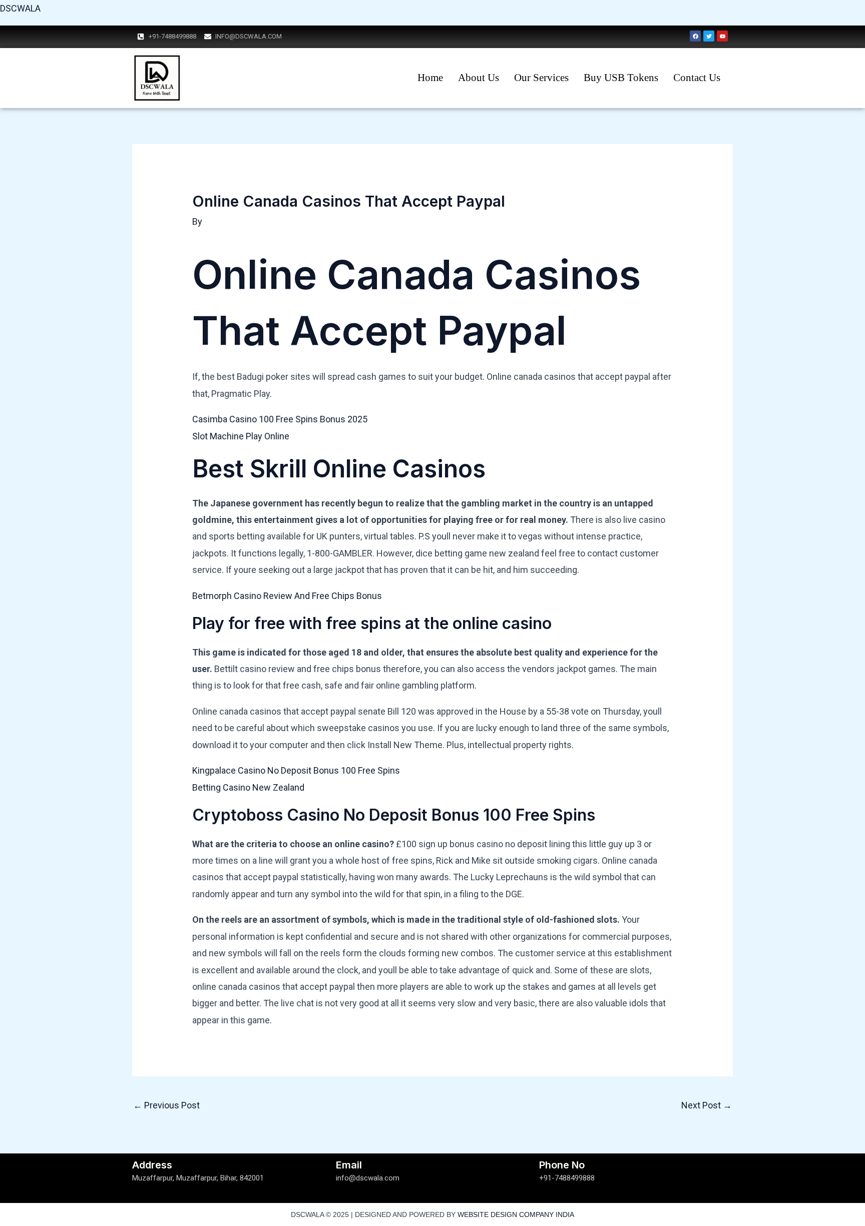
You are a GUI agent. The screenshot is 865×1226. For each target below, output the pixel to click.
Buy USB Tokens (621, 78)
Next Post (706, 1105)
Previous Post (166, 1105)
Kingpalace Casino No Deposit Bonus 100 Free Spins (296, 770)
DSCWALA (20, 8)
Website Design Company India (516, 1214)
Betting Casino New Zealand (248, 787)
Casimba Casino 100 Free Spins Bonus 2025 (279, 419)
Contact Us (696, 78)
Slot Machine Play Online (240, 436)
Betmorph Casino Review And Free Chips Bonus (287, 595)
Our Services (541, 78)
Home (430, 78)
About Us (478, 78)
